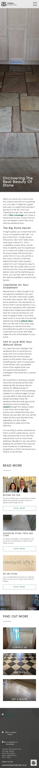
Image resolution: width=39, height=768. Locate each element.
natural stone (27, 321)
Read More (19, 508)
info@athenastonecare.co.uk (14, 765)
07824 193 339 (7, 762)
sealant (6, 407)
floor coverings (16, 215)
